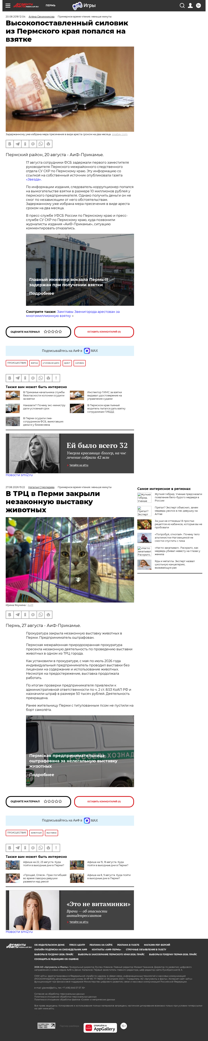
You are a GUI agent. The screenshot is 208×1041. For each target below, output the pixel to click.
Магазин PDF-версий (157, 945)
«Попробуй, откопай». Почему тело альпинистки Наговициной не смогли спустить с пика (177, 537)
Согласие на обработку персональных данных (59, 994)
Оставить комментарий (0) (104, 332)
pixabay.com (120, 134)
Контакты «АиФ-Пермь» (106, 949)
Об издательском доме (49, 945)
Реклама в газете (128, 945)
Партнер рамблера (69, 1026)
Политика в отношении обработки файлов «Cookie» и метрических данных (74, 999)
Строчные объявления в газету (146, 949)
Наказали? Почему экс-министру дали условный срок (44, 407)
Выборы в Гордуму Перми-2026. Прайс (173, 954)
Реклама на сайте (101, 945)
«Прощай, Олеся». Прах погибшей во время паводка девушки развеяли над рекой (44, 878)
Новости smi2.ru (19, 475)
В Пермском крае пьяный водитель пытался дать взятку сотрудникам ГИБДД (106, 408)
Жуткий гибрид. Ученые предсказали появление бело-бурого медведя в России (178, 497)
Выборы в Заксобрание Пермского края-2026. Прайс (111, 954)
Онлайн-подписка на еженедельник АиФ (60, 949)
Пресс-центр (77, 945)
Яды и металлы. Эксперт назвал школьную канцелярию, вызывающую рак (175, 564)
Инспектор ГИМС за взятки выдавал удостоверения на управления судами (104, 395)
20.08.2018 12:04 (15, 16)
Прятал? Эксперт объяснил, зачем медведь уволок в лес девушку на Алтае (176, 511)
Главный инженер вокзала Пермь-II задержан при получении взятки (68, 282)
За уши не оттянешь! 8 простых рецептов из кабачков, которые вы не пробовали (178, 524)
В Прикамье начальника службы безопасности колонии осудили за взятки (44, 395)
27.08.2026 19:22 (15, 487)
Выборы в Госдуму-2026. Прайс (53, 954)
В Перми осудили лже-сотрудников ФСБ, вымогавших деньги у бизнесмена (43, 421)
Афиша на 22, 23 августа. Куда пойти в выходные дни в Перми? (43, 863)
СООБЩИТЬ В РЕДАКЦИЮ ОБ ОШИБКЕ (56, 959)
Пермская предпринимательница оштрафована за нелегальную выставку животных (73, 761)
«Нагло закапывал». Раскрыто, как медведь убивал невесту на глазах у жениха (177, 551)
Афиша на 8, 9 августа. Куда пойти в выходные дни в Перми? (109, 876)
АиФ (30, 605)
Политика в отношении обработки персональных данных (65, 996)
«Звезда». (34, 179)
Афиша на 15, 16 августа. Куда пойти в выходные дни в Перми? (107, 863)
